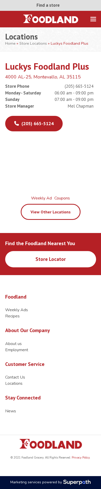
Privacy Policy (80, 458)
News (10, 411)
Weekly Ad (41, 198)
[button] (93, 19)
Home (10, 43)
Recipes (12, 316)
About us (13, 344)
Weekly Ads (16, 310)
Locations (14, 383)
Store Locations (33, 43)
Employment (16, 350)
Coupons (62, 198)
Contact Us (15, 377)
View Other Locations (51, 211)
